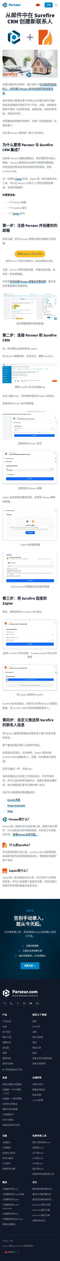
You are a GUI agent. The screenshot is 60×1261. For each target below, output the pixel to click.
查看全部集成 (8, 1224)
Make (10, 811)
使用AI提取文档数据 (12, 1084)
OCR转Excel (37, 1158)
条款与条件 (37, 1084)
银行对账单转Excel (41, 1142)
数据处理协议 (38, 1089)
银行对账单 (37, 1037)
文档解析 (6, 1147)
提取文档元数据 (10, 1109)
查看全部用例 (38, 1063)
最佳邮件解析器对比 (42, 1189)
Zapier (18, 179)
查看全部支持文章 (11, 1125)
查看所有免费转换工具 (43, 1174)
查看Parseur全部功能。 (25, 834)
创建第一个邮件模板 (12, 1098)
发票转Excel (38, 1147)
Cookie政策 (37, 1100)
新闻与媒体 (7, 1063)
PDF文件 (36, 1026)
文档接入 (6, 1142)
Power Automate (16, 805)
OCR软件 (6, 1163)
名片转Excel (38, 1153)
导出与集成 (7, 1158)
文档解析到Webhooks (12, 1219)
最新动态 (6, 1058)
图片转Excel (38, 1168)
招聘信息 (6, 1042)
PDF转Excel (37, 1163)
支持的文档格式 (10, 1104)
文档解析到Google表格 (13, 1194)
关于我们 (6, 1032)
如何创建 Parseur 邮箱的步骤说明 (28, 281)
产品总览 (6, 1021)
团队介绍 (6, 1037)
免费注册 (28, 965)
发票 (34, 1032)
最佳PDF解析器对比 (41, 1194)
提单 (34, 1053)
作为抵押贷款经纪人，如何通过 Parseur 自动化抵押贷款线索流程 (29, 89)
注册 (48, 5)
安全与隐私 (7, 1119)
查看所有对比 (38, 1220)
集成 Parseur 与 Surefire (30, 254)
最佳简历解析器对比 (42, 1199)
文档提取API (8, 1114)
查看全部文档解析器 (42, 1058)
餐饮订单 (36, 1047)
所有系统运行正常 (13, 1069)
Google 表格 (13, 800)
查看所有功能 (8, 1168)
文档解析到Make (10, 1213)
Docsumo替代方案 (41, 1215)
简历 (34, 1042)
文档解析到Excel (10, 1189)
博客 (4, 1053)
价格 (4, 1026)
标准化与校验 (8, 1153)
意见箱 (5, 1047)
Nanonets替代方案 (41, 1210)
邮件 (34, 1021)
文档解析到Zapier (10, 1199)
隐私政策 (36, 1095)
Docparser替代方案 (41, 1204)
